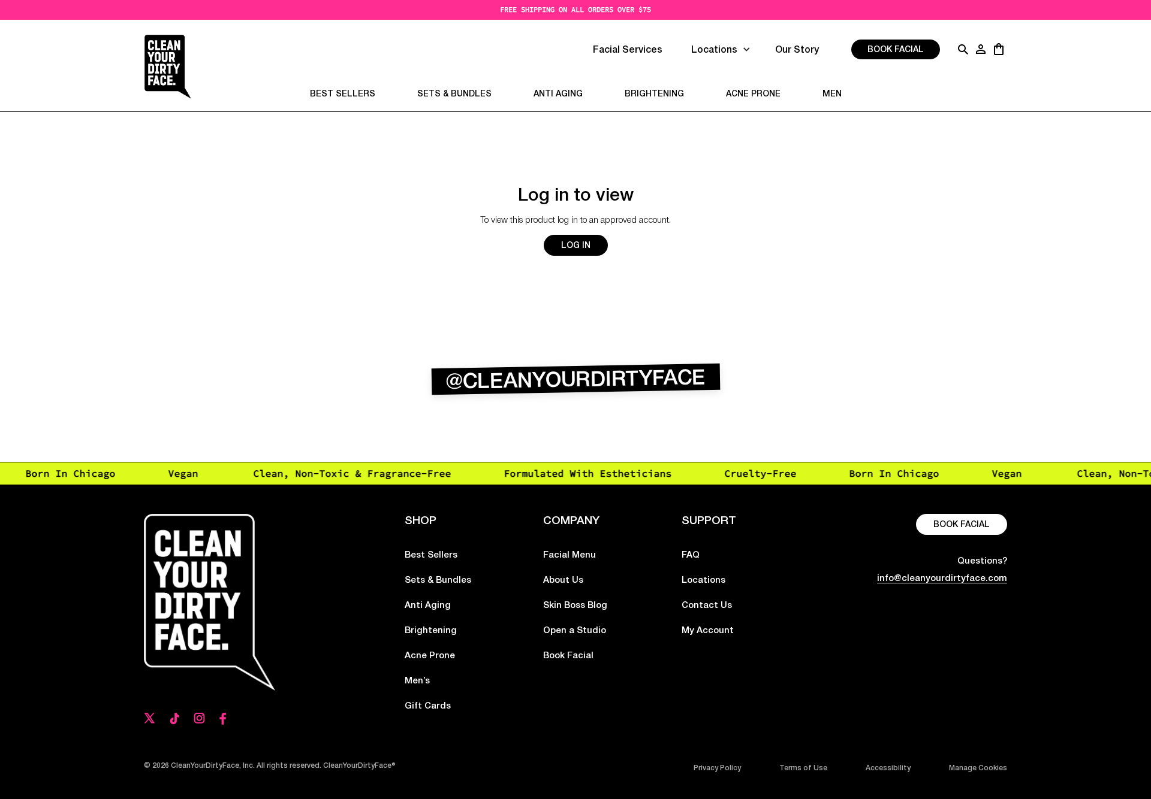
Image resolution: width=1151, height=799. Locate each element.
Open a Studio (574, 630)
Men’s (417, 680)
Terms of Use (803, 767)
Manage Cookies (978, 767)
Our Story (797, 49)
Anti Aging (428, 604)
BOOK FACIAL (895, 49)
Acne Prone (430, 655)
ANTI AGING (558, 93)
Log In (575, 245)
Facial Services (627, 49)
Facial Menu (569, 554)
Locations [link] (714, 49)
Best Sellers (431, 554)
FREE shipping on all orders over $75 (575, 9)
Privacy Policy (717, 767)
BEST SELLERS (342, 93)
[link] (980, 49)
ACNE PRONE (753, 93)
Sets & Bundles (454, 93)
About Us (563, 579)
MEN (832, 93)
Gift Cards (428, 705)
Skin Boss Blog (575, 604)
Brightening (431, 630)
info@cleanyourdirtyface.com (942, 577)
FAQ (691, 554)
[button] (962, 49)
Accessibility (888, 767)
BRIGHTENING (654, 93)
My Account (708, 630)
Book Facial (568, 655)
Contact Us (707, 604)
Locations (703, 579)
